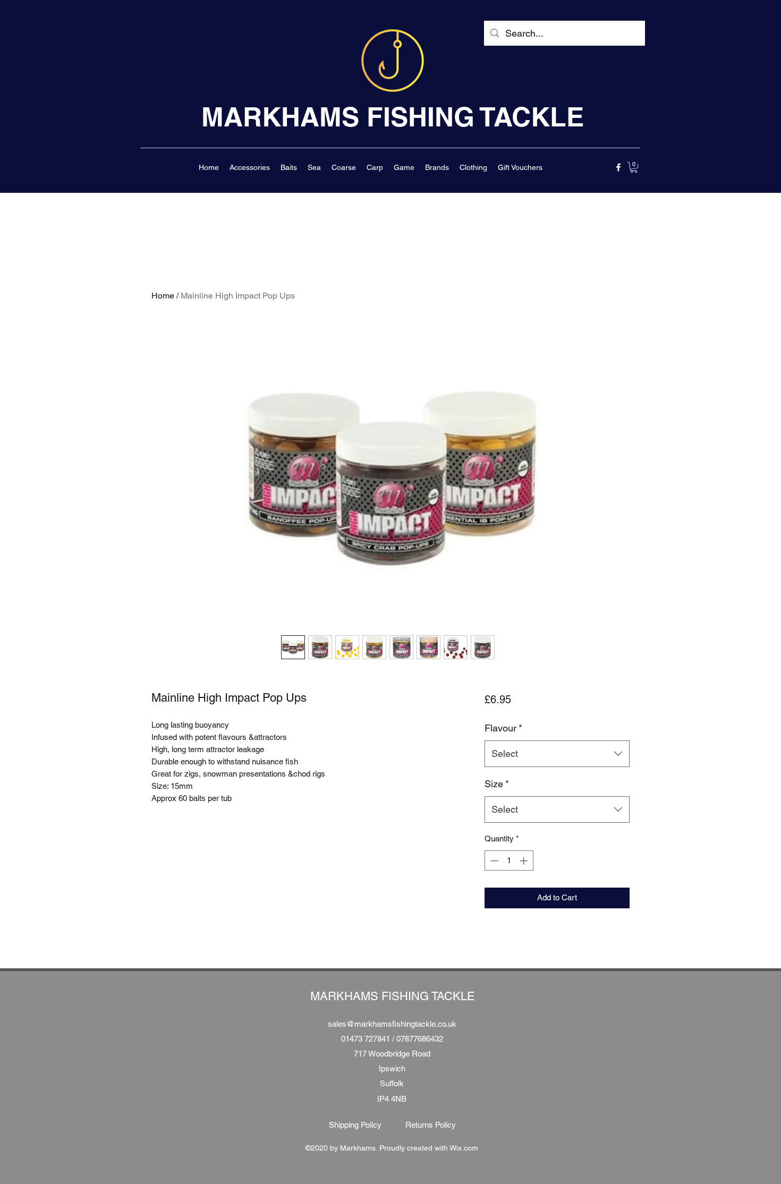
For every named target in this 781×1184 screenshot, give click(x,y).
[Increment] (524, 861)
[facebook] (618, 167)
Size (497, 783)
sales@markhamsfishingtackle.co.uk (392, 1023)
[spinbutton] (508, 861)
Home (162, 296)
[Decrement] (493, 861)
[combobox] (557, 753)
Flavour (503, 728)
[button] (249, 167)
